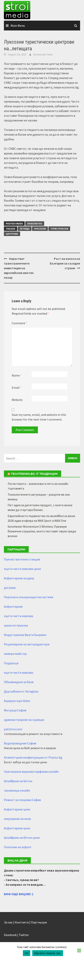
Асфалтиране (13, 606)
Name (17, 375)
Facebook (10, 935)
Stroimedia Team (43, 54)
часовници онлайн (17, 790)
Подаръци (11, 663)
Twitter (24, 935)
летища (24, 228)
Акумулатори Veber (17, 701)
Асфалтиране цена (17, 809)
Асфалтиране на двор (19, 578)
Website (17, 400)
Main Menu (18, 26)
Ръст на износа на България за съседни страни (65, 263)
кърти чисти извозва (18, 616)
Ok (26, 953)
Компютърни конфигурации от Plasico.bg (33, 757)
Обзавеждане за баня (18, 682)
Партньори (39, 922)
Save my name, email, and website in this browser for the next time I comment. (39, 417)
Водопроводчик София (20, 743)
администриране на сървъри (24, 720)
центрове (12, 233)
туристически (59, 228)
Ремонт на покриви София (22, 800)
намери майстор (15, 654)
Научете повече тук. (47, 953)
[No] (79, 951)
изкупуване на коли (17, 819)
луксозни (40, 228)
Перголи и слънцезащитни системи (28, 597)
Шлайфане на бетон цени (22, 838)
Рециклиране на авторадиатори (26, 644)
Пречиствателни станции (22, 559)
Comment (19, 323)
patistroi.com (13, 729)
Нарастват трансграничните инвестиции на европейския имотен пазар (19, 268)
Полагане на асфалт (18, 847)
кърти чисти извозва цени (22, 569)
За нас (8, 922)
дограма (10, 588)
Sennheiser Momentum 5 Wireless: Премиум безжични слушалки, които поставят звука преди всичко (42, 531)
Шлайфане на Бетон (18, 781)
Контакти (22, 922)
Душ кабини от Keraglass (21, 691)
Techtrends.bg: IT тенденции (34, 474)
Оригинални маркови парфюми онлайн (31, 771)
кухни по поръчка (16, 625)
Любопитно (34, 223)
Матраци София (15, 710)
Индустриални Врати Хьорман (25, 635)
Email (16, 387)
